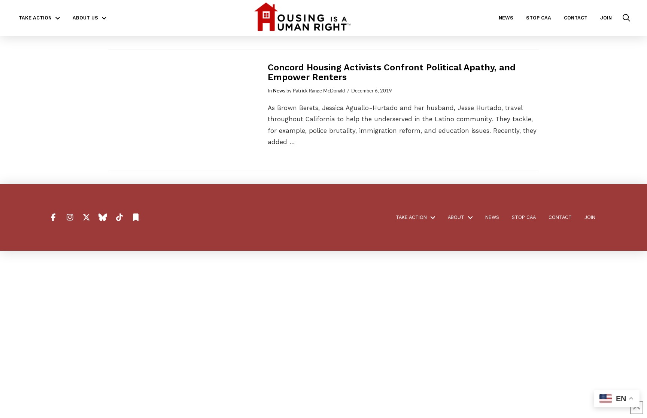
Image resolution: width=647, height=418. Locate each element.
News (279, 91)
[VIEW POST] (181, 110)
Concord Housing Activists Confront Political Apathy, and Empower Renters (392, 72)
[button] (626, 18)
